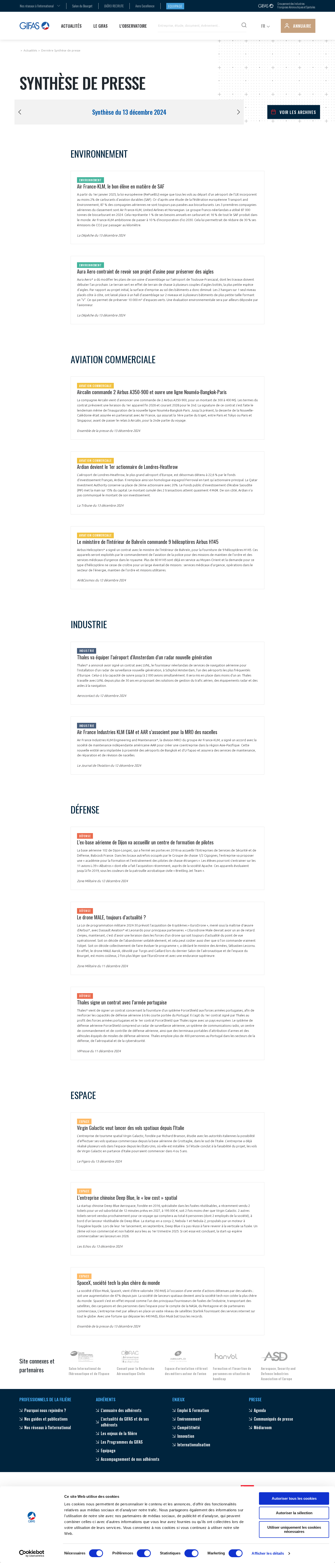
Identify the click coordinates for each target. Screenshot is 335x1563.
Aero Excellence (145, 5)
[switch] (144, 1553)
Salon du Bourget (82, 5)
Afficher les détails (268, 1553)
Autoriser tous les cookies (294, 1498)
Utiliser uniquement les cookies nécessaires (294, 1529)
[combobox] (37, 6)
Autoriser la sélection (294, 1513)
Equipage (175, 6)
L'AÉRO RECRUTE (114, 5)
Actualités (30, 50)
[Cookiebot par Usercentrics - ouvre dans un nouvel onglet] (31, 1553)
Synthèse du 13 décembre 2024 (129, 112)
